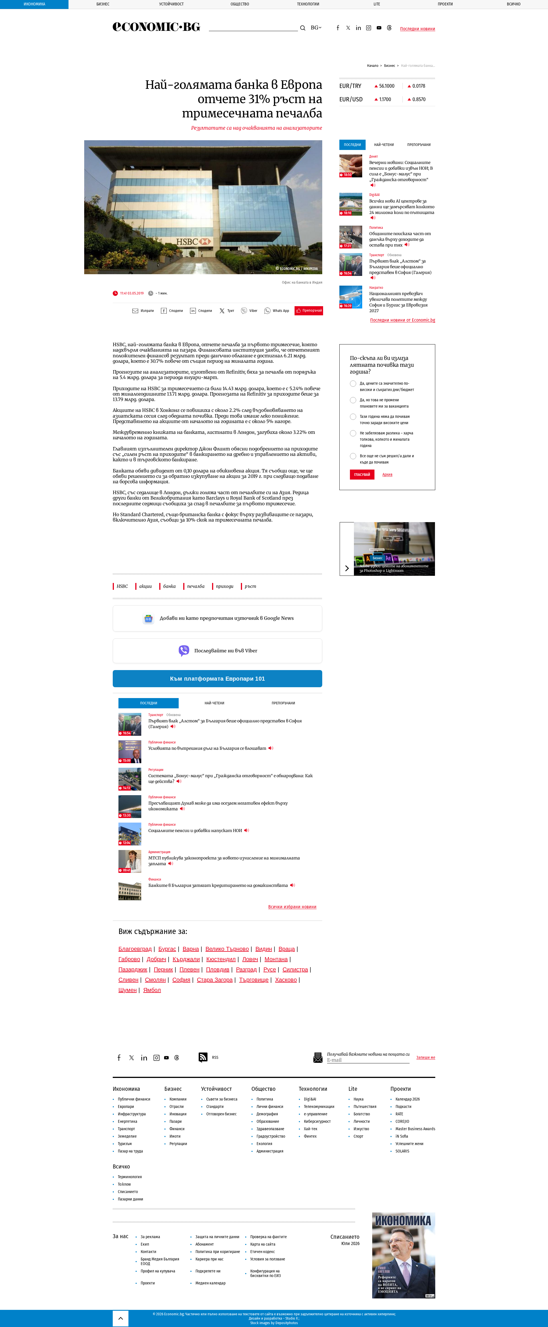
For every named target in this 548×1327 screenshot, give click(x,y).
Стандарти (215, 1106)
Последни (148, 703)
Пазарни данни (130, 1199)
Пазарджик (132, 969)
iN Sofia (402, 1136)
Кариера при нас (209, 1259)
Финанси (177, 1128)
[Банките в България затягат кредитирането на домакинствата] (129, 888)
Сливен (128, 980)
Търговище (254, 980)
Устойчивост (171, 4)
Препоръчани (283, 703)
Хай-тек (310, 1128)
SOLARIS (402, 1151)
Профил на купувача (158, 1271)
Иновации (178, 1114)
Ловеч (250, 959)
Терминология (130, 1176)
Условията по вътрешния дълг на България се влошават (207, 748)
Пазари (176, 1121)
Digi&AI (310, 1099)
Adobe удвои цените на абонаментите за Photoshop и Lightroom (394, 568)
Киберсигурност (317, 1121)
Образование (268, 1121)
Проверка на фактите (268, 1236)
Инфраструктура (132, 1114)
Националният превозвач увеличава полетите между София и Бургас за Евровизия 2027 (398, 302)
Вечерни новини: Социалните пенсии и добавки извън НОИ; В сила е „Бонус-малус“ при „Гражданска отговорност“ (401, 171)
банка (169, 586)
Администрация (270, 1151)
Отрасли (177, 1106)
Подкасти (404, 1106)
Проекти (445, 4)
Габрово (129, 959)
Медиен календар (210, 1283)
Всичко (514, 4)
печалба (196, 586)
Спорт (358, 1136)
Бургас (167, 949)
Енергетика (127, 1121)
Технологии (308, 4)
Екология (264, 1143)
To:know (124, 1184)
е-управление (315, 1114)
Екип (145, 1244)
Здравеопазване (270, 1128)
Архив (387, 475)
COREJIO (402, 1121)
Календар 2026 (408, 1099)
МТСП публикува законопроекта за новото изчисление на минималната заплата (224, 860)
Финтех (310, 1136)
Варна (191, 949)
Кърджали (186, 959)
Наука (359, 1099)
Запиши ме (425, 1058)
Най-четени (214, 703)
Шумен (127, 990)
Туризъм (125, 1143)
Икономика (34, 4)
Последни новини (417, 29)
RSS (215, 1057)
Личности (362, 1121)
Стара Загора (215, 980)
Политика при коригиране (218, 1251)
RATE (399, 1114)
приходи (224, 586)
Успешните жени (410, 1143)
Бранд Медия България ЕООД (160, 1261)
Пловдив (217, 969)
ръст (250, 586)
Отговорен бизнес (221, 1114)
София (181, 980)
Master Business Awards (415, 1128)
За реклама (150, 1236)
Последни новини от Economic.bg (402, 320)
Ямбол (152, 990)
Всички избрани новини (292, 907)
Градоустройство (271, 1136)
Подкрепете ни (208, 1271)
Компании (178, 1099)
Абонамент (205, 1244)
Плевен (190, 969)
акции (145, 586)
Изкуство (361, 1128)
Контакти (148, 1251)
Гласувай (362, 474)
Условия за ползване (267, 1259)
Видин (263, 949)
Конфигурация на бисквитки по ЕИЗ (265, 1273)
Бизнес (102, 4)
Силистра (295, 969)
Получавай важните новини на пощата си (368, 1054)
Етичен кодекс (262, 1251)
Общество (240, 4)
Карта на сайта (262, 1244)
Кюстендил (221, 959)
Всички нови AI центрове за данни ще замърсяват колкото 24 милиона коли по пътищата (401, 207)
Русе (269, 969)
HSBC (122, 586)
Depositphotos (286, 1323)
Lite (377, 4)
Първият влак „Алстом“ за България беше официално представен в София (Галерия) (225, 723)
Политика (265, 1099)
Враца (287, 949)
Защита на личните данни (217, 1236)
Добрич (156, 959)
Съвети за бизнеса (221, 1099)
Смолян (155, 980)
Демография (267, 1114)
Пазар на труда (130, 1151)
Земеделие (127, 1136)
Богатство (362, 1114)
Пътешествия (365, 1106)
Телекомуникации (319, 1106)
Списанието (128, 1191)
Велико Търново (227, 949)
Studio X (291, 1318)
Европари (126, 1106)
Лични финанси (270, 1106)
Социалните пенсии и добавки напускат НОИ (195, 830)
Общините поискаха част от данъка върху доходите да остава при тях (400, 239)
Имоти (175, 1136)
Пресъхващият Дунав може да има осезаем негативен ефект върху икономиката (218, 806)
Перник (163, 969)
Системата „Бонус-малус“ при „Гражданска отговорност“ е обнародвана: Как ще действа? (230, 778)
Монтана (276, 959)
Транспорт (126, 1128)
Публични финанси (134, 1099)
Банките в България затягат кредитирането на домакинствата (218, 885)
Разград (246, 969)
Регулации (178, 1143)
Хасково (286, 980)
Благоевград (135, 949)
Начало (372, 65)
